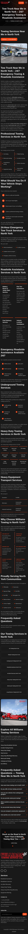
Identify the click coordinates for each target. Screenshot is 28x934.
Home (6, 21)
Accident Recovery (6, 884)
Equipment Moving (6, 892)
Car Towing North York (14, 648)
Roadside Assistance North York (14, 667)
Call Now (21, 2)
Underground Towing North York (14, 661)
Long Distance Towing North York (14, 692)
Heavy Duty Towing (6, 887)
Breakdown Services (6, 881)
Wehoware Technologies (18, 929)
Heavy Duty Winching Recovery (9, 890)
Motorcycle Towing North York (14, 685)
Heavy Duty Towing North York (14, 679)
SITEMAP (14, 931)
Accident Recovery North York (14, 673)
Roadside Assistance (6, 879)
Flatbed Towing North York (14, 654)
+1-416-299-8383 (23, 821)
